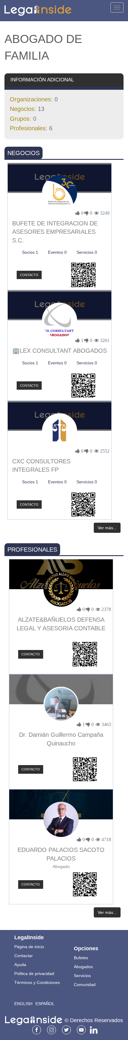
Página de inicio (29, 946)
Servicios (82, 975)
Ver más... (107, 527)
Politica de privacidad (34, 973)
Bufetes (81, 957)
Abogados (83, 966)
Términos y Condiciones (37, 982)
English (23, 1003)
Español (44, 1003)
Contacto (29, 275)
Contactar (23, 955)
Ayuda (20, 964)
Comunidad (85, 984)
